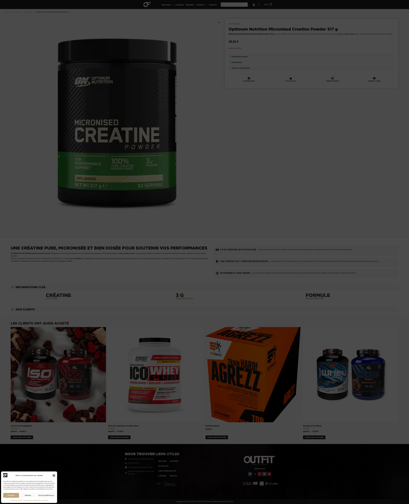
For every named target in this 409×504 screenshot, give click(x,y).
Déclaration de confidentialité (32, 500)
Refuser (28, 495)
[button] (54, 475)
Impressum (45, 500)
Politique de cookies (16, 500)
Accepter (11, 495)
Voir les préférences (46, 495)
